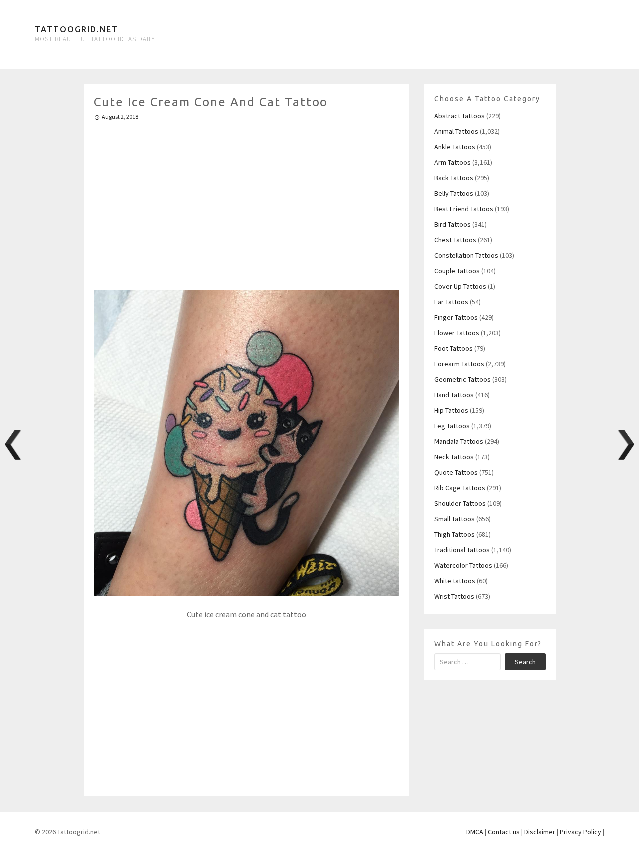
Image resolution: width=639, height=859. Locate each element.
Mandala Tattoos (458, 441)
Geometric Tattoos (462, 379)
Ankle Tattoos (454, 146)
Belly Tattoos (453, 193)
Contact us (504, 831)
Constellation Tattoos (466, 255)
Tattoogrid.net (76, 29)
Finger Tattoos (456, 317)
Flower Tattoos (456, 332)
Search (525, 661)
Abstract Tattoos (459, 115)
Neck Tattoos (454, 456)
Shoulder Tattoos (460, 503)
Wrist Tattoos (454, 596)
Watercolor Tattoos (463, 565)
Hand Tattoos (454, 394)
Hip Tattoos (451, 410)
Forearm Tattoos (459, 363)
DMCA (474, 831)
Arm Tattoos (452, 162)
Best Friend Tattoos (463, 208)
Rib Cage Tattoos (459, 487)
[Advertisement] (247, 201)
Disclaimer (539, 831)
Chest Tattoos (455, 239)
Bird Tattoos (452, 224)
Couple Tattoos (457, 270)
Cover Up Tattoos (460, 286)
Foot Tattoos (453, 348)
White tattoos (454, 580)
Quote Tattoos (456, 472)
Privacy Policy (580, 831)
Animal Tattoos (456, 131)
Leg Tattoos (452, 425)
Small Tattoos (454, 518)
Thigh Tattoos (454, 534)
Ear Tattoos (451, 301)
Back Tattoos (453, 177)
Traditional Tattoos (462, 549)
